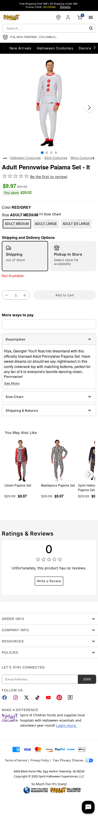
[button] (49, 103)
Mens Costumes (82, 157)
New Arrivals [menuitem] (20, 48)
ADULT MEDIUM (17, 223)
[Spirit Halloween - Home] (11, 17)
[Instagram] (15, 697)
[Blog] (70, 697)
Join (87, 679)
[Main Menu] (90, 17)
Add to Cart (64, 295)
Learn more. (66, 725)
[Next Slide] (89, 107)
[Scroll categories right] (94, 47)
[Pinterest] (59, 697)
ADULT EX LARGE (76, 223)
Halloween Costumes (25, 157)
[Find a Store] (58, 17)
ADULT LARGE (46, 223)
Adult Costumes (55, 157)
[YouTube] (48, 697)
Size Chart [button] (52, 214)
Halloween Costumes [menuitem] (55, 48)
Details (65, 7)
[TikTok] (37, 697)
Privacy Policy (40, 760)
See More (11, 383)
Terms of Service (16, 760)
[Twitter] (26, 697)
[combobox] (49, 28)
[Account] (68, 17)
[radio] (25, 256)
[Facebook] (4, 697)
